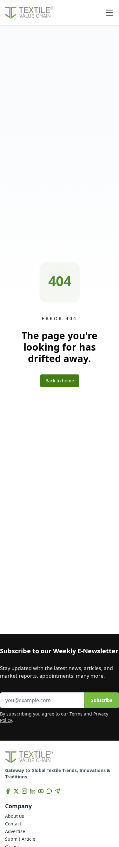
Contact (13, 824)
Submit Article (20, 839)
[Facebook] (8, 791)
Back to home (59, 381)
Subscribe (101, 700)
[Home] (29, 12)
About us (14, 816)
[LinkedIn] (33, 791)
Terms (76, 714)
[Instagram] (24, 791)
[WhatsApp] (49, 791)
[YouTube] (41, 791)
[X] (16, 791)
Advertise (15, 831)
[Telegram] (57, 791)
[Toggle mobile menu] (109, 12)
